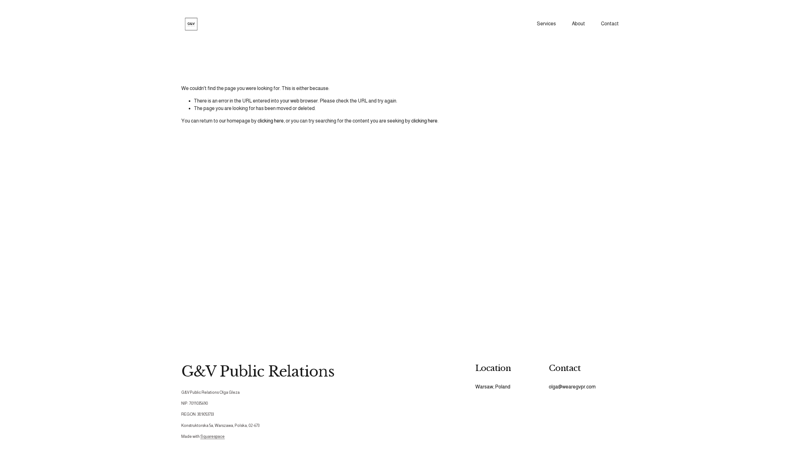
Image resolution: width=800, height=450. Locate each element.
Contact (610, 23)
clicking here (271, 120)
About (578, 23)
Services (546, 23)
